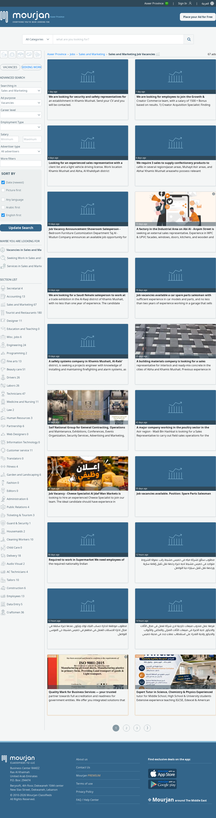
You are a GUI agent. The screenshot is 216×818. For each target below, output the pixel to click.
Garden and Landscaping (24, 474)
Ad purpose (8, 98)
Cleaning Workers (20, 539)
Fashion (13, 483)
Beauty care (16, 369)
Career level (8, 110)
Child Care (14, 547)
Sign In (182, 3)
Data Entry (14, 604)
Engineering (16, 345)
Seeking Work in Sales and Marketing (24, 258)
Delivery (14, 555)
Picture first (13, 190)
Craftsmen (15, 612)
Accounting (16, 296)
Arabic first (13, 207)
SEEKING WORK (32, 67)
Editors (12, 491)
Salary (4, 134)
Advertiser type (10, 146)
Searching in (9, 85)
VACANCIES (10, 67)
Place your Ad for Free (197, 17)
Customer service (20, 450)
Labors (13, 385)
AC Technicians (17, 572)
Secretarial (15, 288)
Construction (16, 588)
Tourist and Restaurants (24, 313)
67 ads (212, 54)
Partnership (15, 426)
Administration (17, 499)
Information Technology (23, 442)
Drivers (13, 377)
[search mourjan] (189, 39)
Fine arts (14, 361)
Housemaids (16, 531)
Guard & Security (19, 523)
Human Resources (19, 418)
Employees (15, 596)
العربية (205, 3)
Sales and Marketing (22, 304)
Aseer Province (154, 3)
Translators (15, 458)
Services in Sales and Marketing (24, 266)
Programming (17, 353)
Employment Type (12, 122)
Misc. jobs (14, 337)
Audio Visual (16, 564)
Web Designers (17, 434)
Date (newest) (15, 182)
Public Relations (18, 507)
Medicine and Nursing (23, 402)
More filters (8, 158)
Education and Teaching (23, 329)
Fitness (12, 466)
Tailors (13, 580)
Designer (14, 321)
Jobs (72, 54)
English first (13, 215)
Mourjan (88, 775)
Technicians (16, 394)
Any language (14, 199)
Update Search (21, 227)
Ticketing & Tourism (20, 515)
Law (10, 410)
